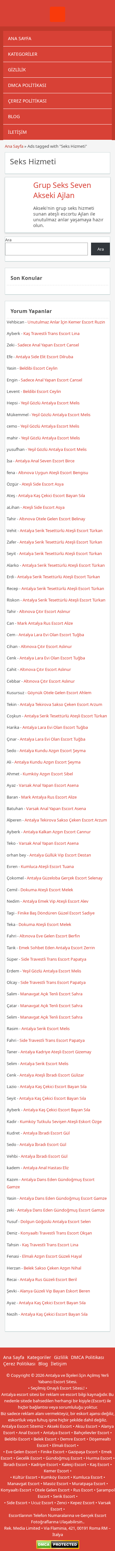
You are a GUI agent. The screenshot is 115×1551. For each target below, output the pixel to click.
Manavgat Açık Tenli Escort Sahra (51, 994)
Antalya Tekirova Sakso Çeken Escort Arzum (61, 704)
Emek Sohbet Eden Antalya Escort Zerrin (57, 947)
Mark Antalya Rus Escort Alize (45, 623)
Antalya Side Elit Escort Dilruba (44, 356)
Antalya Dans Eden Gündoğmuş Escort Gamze (63, 1198)
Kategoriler (22, 54)
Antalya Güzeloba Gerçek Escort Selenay (65, 878)
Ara (8, 240)
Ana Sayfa (19, 38)
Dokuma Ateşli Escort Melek (46, 890)
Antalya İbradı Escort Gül (46, 1133)
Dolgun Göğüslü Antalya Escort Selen (55, 1221)
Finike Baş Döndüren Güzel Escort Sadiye (56, 913)
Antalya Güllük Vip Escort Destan (60, 855)
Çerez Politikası (27, 101)
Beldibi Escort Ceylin (38, 368)
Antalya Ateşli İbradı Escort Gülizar (51, 1075)
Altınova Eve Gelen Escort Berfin (49, 936)
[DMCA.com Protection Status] (57, 1547)
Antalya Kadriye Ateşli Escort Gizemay (55, 1052)
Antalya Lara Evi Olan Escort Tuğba (51, 634)
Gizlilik (17, 70)
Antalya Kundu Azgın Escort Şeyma (52, 750)
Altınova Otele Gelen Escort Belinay (52, 519)
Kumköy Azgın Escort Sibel (48, 774)
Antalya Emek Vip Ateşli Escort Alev (55, 901)
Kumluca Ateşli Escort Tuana (47, 866)
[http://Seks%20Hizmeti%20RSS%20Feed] (102, 161)
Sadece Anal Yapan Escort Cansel (48, 345)
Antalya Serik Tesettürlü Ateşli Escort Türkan (61, 530)
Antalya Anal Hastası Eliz (46, 1167)
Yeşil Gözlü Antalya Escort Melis (50, 403)
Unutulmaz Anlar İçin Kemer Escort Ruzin (66, 322)
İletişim (17, 132)
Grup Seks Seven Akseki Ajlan (62, 190)
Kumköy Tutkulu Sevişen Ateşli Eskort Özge (61, 1121)
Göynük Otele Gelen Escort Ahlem (59, 692)
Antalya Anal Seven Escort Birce (44, 461)
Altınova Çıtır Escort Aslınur (44, 611)
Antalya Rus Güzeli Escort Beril (48, 1279)
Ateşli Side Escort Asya (43, 484)
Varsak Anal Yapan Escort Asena (49, 785)
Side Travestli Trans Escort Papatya (53, 959)
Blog (14, 116)
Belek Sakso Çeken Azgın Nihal (52, 1268)
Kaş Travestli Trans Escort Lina (51, 333)
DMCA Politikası (27, 85)
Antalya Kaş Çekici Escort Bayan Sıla (51, 495)
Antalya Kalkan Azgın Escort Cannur (57, 832)
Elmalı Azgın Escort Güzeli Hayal (52, 1256)
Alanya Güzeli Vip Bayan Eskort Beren (55, 1291)
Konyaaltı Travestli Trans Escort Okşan (56, 1233)
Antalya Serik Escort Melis (45, 1028)
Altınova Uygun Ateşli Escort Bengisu (53, 472)
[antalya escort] (57, 20)
